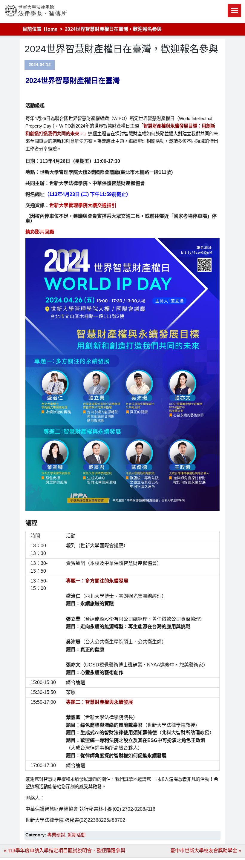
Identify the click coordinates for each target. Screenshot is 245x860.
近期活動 (76, 834)
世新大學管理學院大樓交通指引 (82, 205)
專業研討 (56, 834)
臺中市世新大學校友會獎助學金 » (205, 850)
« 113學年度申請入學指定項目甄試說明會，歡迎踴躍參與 (64, 850)
